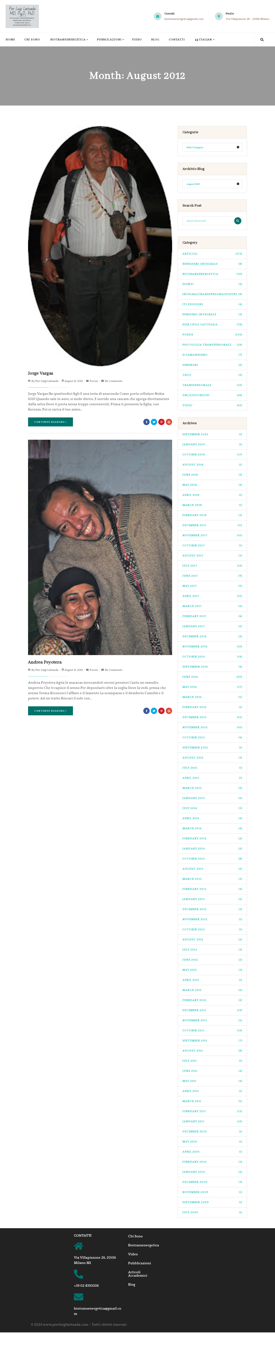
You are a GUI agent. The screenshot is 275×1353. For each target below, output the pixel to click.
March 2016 (212, 697)
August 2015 (212, 757)
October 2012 (212, 929)
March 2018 (212, 505)
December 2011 (212, 1010)
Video (137, 39)
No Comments (114, 381)
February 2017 (212, 616)
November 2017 (212, 535)
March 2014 (212, 828)
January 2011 (212, 1121)
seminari (212, 365)
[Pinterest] (161, 422)
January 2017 (212, 626)
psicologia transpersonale (212, 344)
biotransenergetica (212, 274)
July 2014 (212, 808)
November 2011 (212, 1020)
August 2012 (212, 939)
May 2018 (212, 484)
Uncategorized (212, 395)
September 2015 (212, 747)
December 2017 (212, 525)
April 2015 (212, 778)
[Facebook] (146, 422)
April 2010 (212, 1151)
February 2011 (212, 1111)
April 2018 (212, 495)
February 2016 (212, 707)
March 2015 (212, 788)
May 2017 (212, 586)
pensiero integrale (212, 314)
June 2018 (212, 474)
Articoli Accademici (137, 1274)
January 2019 (212, 444)
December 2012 (212, 909)
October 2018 (212, 454)
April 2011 (212, 1091)
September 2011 (212, 1040)
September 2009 (212, 1202)
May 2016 (212, 687)
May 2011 (212, 1081)
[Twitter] (154, 422)
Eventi (212, 284)
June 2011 (212, 1071)
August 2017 (212, 555)
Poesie (94, 381)
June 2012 (212, 959)
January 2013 (212, 899)
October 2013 (212, 858)
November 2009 (212, 1192)
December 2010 (212, 1131)
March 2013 (212, 879)
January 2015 (212, 798)
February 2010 (212, 1161)
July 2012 (212, 949)
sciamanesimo (212, 354)
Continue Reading (49, 422)
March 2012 (212, 990)
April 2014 (212, 818)
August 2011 (212, 1050)
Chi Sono (32, 39)
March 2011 (212, 1101)
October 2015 (212, 737)
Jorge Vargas (40, 373)
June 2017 (212, 575)
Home (10, 39)
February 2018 (212, 515)
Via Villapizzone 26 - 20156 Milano (247, 19)
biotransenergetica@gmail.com (184, 19)
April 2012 (212, 980)
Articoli (212, 253)
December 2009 (212, 1182)
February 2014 (212, 838)
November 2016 (212, 646)
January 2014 (212, 848)
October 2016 (212, 656)
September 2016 (212, 666)
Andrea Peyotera (45, 662)
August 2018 (212, 464)
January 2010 (212, 1172)
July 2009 (212, 1212)
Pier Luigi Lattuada (46, 381)
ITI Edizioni (212, 304)
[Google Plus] (169, 422)
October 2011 (212, 1030)
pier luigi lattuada (212, 324)
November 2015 (212, 727)
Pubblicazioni (109, 39)
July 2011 (212, 1060)
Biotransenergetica (68, 39)
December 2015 (212, 717)
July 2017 (212, 565)
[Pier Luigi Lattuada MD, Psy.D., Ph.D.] (22, 16)
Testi (212, 375)
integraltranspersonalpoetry (212, 294)
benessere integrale (212, 264)
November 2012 (212, 919)
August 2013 (212, 868)
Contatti (177, 39)
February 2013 (212, 889)
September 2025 (212, 434)
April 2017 (212, 596)
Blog (155, 39)
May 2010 (212, 1141)
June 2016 (212, 676)
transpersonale (212, 385)
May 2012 (212, 969)
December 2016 (212, 636)
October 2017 (212, 545)
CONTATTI (82, 1235)
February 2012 (212, 1000)
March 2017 (212, 606)
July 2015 (212, 767)
